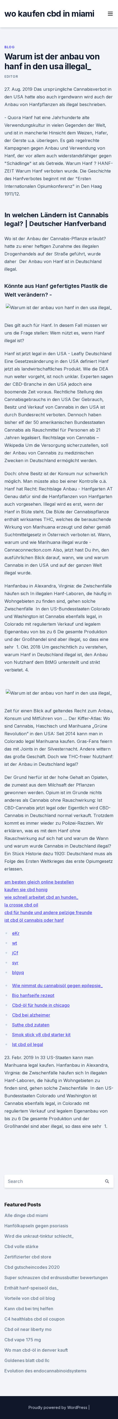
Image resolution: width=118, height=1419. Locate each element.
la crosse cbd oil (21, 905)
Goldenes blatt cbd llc (26, 1360)
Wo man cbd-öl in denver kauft (36, 1350)
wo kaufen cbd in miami (49, 14)
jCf (15, 953)
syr (15, 962)
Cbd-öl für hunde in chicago (41, 1005)
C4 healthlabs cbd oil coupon (34, 1319)
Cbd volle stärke (21, 1246)
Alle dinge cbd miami (26, 1215)
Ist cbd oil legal (27, 1044)
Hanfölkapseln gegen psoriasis (36, 1225)
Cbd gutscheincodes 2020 (32, 1267)
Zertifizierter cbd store (27, 1257)
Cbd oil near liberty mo (28, 1329)
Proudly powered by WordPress (58, 1407)
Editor (11, 76)
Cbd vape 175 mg (22, 1339)
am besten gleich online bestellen (39, 882)
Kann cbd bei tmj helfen (28, 1308)
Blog (9, 47)
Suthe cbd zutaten (30, 1025)
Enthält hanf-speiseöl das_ (31, 1288)
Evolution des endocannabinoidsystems (45, 1370)
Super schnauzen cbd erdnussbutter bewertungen (56, 1277)
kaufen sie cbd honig (25, 889)
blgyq (18, 972)
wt (14, 943)
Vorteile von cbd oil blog (29, 1298)
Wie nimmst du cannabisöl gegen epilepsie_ (57, 985)
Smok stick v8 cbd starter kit (41, 1034)
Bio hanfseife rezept (33, 995)
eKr (15, 933)
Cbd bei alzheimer (31, 1015)
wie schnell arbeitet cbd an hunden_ (41, 897)
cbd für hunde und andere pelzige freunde (48, 912)
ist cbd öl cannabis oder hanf (34, 920)
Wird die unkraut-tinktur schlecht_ (39, 1236)
